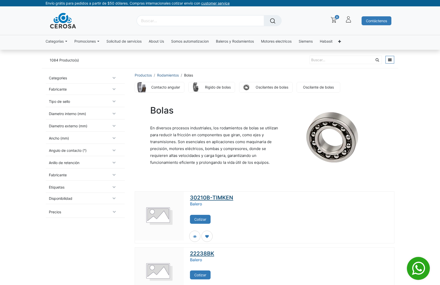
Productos (143, 75)
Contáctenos (376, 21)
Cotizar (200, 219)
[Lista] (389, 60)
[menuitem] (124, 41)
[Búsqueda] (273, 21)
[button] (207, 236)
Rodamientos (168, 75)
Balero (196, 203)
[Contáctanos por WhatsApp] (418, 268)
